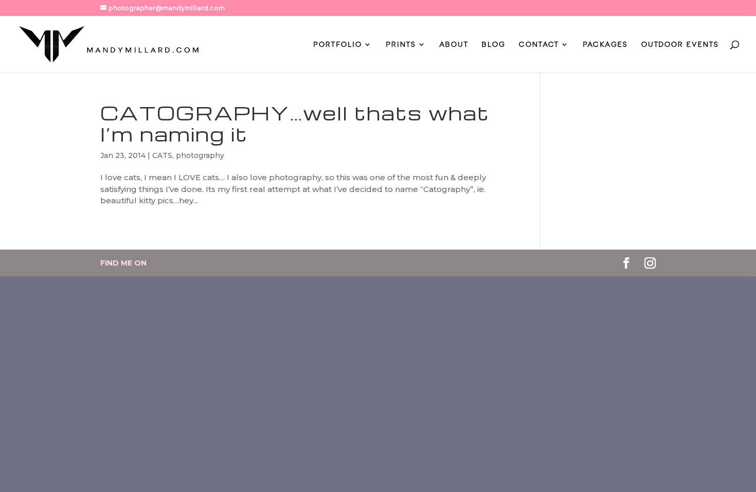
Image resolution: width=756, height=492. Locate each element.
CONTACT (539, 44)
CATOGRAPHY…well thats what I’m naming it (295, 123)
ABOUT (454, 44)
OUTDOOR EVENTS (680, 44)
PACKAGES (605, 44)
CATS (162, 155)
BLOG (494, 44)
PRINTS (401, 44)
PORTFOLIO (337, 44)
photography (200, 155)
